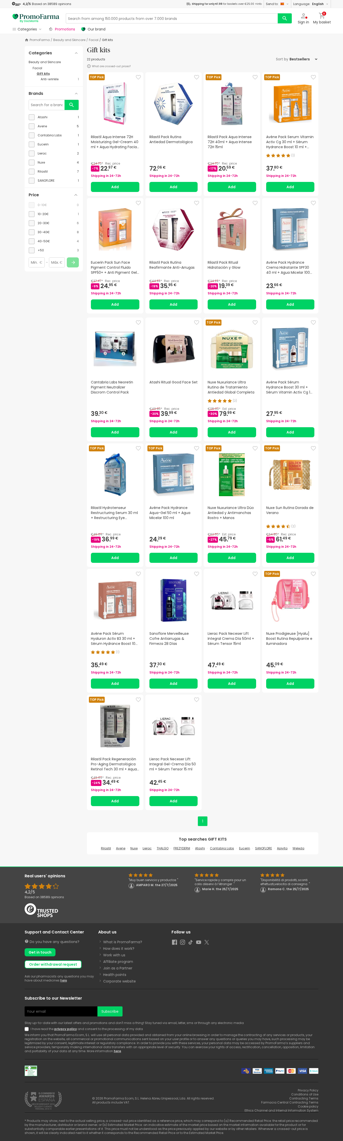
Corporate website (119, 981)
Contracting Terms (303, 1098)
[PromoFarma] (36, 18)
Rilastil (106, 848)
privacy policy (65, 1029)
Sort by (282, 59)
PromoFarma (40, 40)
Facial (93, 40)
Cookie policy (308, 1106)
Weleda (298, 848)
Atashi (200, 848)
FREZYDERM (182, 848)
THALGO (162, 848)
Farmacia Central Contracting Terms (289, 1102)
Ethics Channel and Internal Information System (281, 1110)
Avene (120, 848)
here (63, 980)
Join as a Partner (117, 968)
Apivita (282, 848)
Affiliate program (118, 961)
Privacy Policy (308, 1090)
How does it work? (118, 948)
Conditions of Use (304, 1094)
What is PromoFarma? (122, 942)
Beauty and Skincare (69, 40)
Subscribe (110, 1011)
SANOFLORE (263, 848)
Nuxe (134, 848)
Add (115, 186)
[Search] (285, 18)
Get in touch (40, 952)
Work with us (114, 955)
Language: (308, 4)
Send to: (272, 4)
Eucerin (244, 848)
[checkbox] (54, 117)
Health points (114, 974)
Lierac (147, 848)
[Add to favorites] (138, 77)
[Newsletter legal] (28, 1029)
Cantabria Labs (222, 848)
